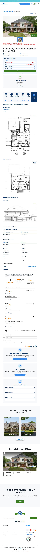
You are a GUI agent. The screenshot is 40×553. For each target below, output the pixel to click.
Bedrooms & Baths (9, 387)
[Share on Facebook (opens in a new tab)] (8, 299)
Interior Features (9, 392)
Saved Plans (14, 527)
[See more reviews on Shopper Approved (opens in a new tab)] (11, 299)
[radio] (20, 279)
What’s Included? (20, 73)
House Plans (5, 11)
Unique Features (8, 397)
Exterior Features (9, 394)
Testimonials (14, 532)
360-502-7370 (30, 534)
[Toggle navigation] (38, 4)
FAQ (4, 532)
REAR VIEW (18, 472)
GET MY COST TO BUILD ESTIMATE (20, 359)
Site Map (4, 534)
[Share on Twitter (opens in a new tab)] (10, 299)
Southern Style (11, 11)
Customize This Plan (20, 374)
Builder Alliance (14, 534)
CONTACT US (28, 525)
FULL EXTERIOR (8, 472)
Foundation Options (18, 104)
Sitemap (20, 548)
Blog (26, 527)
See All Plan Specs (34, 98)
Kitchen (7, 389)
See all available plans (29, 1)
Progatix (26, 550)
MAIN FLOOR (28, 472)
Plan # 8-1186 (33, 466)
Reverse (33, 35)
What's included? (6, 109)
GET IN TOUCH (20, 501)
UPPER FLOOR (8, 475)
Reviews (26, 104)
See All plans (20, 439)
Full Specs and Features (8, 104)
